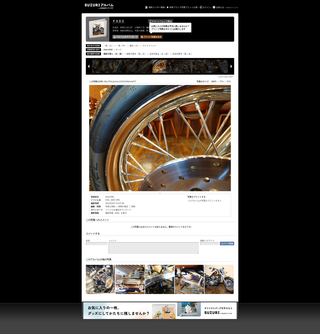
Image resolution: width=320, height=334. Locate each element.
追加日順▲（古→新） (160, 54)
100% (214, 81)
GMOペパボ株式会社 (232, 7)
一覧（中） (121, 45)
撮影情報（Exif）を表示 (116, 213)
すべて (119, 49)
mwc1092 (109, 197)
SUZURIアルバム (99, 6)
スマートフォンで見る (160, 21)
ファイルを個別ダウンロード (118, 210)
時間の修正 (123, 206)
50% (229, 81)
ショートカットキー (225, 77)
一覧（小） (109, 45)
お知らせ (220, 7)
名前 (88, 241)
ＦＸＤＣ (118, 21)
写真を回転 (110, 206)
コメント (113, 241)
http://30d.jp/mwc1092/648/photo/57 (120, 81)
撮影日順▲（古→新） (114, 54)
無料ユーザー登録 (157, 7)
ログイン (207, 7)
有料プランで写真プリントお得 (184, 7)
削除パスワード (207, 241)
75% (222, 81)
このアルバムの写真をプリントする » (204, 201)
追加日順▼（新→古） (182, 54)
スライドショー (149, 45)
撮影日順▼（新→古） (136, 54)
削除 (133, 206)
